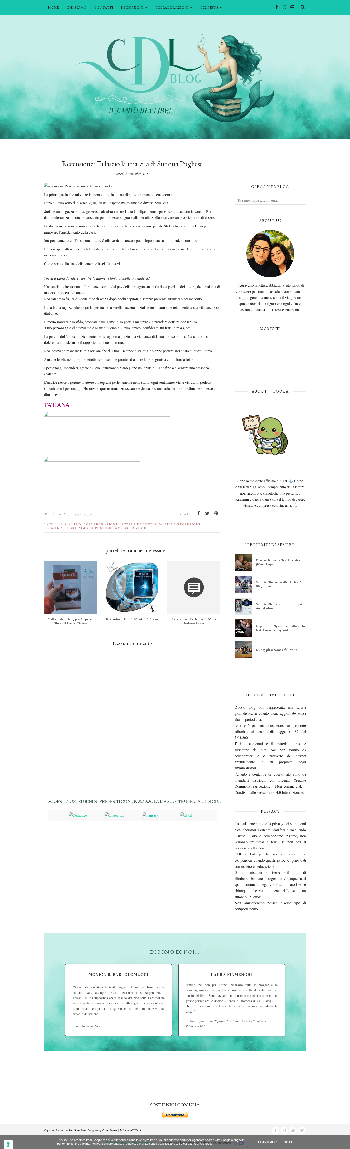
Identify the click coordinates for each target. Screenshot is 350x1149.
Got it (289, 1142)
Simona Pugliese (95, 528)
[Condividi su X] (207, 513)
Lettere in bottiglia (141, 524)
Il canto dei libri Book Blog (71, 1130)
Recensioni (188, 524)
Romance (55, 528)
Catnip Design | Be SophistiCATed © (122, 1130)
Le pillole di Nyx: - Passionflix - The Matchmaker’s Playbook (280, 628)
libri (170, 524)
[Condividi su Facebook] (198, 513)
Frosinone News (91, 1026)
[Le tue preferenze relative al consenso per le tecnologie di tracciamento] (8, 1144)
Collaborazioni (100, 524)
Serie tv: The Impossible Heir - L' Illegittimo (278, 584)
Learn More (268, 1142)
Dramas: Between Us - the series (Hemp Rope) (278, 562)
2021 (63, 524)
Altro (75, 524)
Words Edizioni (131, 528)
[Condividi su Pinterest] (216, 513)
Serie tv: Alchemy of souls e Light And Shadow (279, 606)
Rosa (72, 528)
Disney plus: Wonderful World (277, 650)
